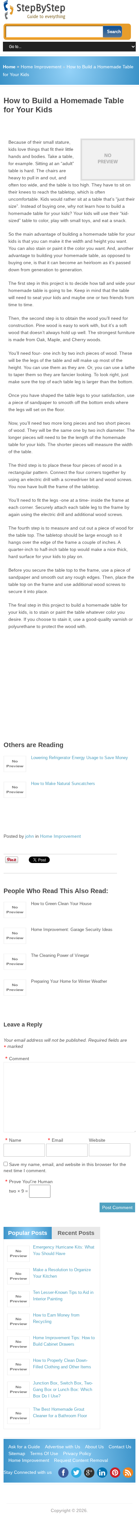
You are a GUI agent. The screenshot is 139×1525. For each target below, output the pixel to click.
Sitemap (16, 1453)
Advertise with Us (62, 1446)
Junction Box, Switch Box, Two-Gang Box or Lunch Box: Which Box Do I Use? (63, 1389)
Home (9, 66)
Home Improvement (41, 66)
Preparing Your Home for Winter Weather (69, 981)
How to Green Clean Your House (61, 903)
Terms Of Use (44, 1453)
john (29, 836)
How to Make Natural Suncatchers (63, 783)
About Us (94, 1446)
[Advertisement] (71, 124)
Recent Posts (76, 1233)
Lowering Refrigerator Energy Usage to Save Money (79, 757)
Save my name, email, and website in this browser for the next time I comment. (65, 1167)
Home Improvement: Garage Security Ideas (71, 929)
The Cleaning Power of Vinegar (60, 955)
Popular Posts (27, 1233)
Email (57, 1140)
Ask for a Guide (24, 1446)
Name (15, 1140)
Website (97, 1140)
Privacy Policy (77, 1453)
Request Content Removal (81, 1460)
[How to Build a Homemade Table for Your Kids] (107, 160)
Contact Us (120, 1446)
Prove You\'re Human (31, 1181)
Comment (19, 1058)
